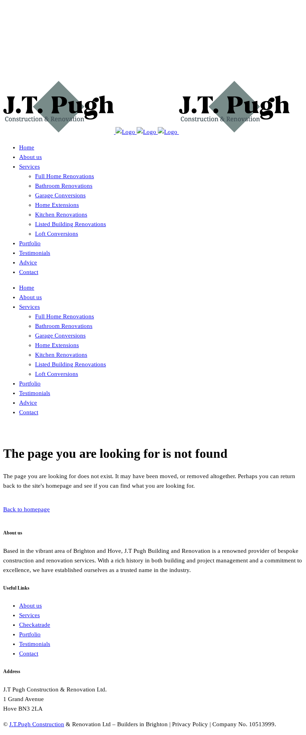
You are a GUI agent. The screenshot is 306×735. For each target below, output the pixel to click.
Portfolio (30, 634)
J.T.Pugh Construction (36, 724)
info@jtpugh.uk (23, 45)
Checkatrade (34, 625)
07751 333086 (21, 29)
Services (29, 615)
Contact (28, 653)
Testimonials (34, 644)
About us (30, 605)
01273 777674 (21, 14)
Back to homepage (26, 509)
